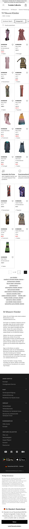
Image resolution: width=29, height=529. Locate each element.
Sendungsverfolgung (9, 393)
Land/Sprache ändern (14, 526)
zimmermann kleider (13, 281)
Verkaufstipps (7, 406)
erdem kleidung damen (9, 296)
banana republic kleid (14, 294)
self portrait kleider (13, 290)
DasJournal (6, 445)
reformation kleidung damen (14, 292)
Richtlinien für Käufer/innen (11, 398)
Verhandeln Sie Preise (8, 174)
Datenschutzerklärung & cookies (14, 471)
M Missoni (14, 10)
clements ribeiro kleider (13, 300)
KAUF (4, 389)
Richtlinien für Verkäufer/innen (12, 411)
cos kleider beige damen (13, 302)
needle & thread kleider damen (14, 279)
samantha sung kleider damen (14, 304)
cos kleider (13, 277)
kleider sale (22, 296)
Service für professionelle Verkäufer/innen (10, 415)
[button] (26, 5)
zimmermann (13, 286)
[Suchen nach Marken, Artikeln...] (3, 5)
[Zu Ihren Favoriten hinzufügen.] (13, 45)
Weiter (14, 522)
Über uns (5, 435)
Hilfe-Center (6, 424)
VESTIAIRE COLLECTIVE (10, 432)
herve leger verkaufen (14, 283)
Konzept (5, 382)
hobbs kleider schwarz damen (13, 298)
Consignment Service (9, 384)
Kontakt (5, 426)
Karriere (5, 443)
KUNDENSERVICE (8, 421)
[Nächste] (19, 272)
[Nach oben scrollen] (25, 272)
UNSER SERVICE (7, 378)
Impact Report (7, 440)
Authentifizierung (8, 395)
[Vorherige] (10, 272)
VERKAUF (5, 403)
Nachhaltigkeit (7, 437)
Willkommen (5, 10)
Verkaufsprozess (8, 409)
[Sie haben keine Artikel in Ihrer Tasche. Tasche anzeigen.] (26, 5)
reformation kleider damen (13, 288)
